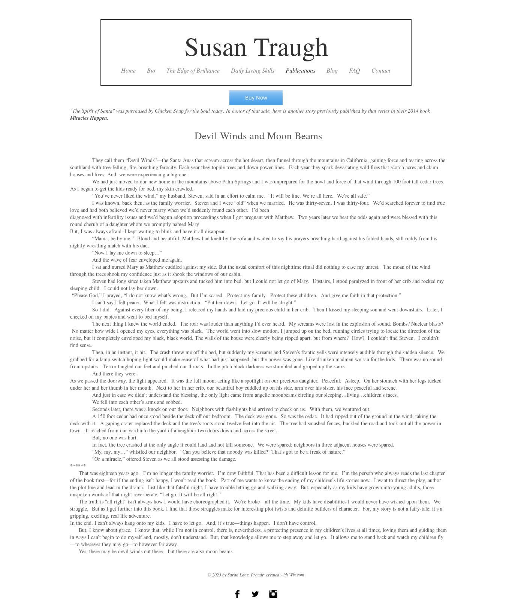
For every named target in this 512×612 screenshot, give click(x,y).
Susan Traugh (256, 45)
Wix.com (296, 575)
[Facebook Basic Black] (237, 594)
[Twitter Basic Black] (255, 594)
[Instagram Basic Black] (273, 594)
